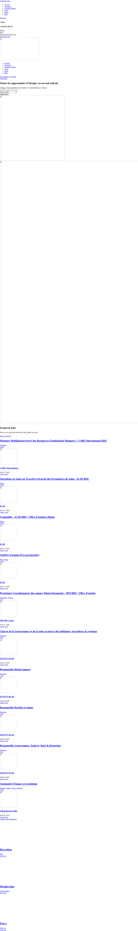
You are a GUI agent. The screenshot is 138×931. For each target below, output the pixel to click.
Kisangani (3, 598)
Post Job (3, 18)
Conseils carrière (10, 8)
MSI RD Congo (7, 620)
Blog (6, 14)
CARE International (9, 468)
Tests (6, 10)
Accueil (7, 5)
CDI (1, 600)
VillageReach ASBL (8, 811)
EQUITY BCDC (7, 658)
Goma (14, 788)
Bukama (3, 788)
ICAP (2, 506)
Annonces (7, 6)
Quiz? (6, 12)
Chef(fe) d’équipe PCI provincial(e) (19, 555)
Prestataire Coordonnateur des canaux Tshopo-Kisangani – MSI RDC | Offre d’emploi (47, 593)
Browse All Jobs (5, 436)
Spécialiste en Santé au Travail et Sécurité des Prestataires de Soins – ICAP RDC (44, 478)
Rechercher (4, 94)
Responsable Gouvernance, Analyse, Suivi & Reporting (30, 745)
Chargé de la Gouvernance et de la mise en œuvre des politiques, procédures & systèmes (48, 631)
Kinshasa (3, 445)
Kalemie (19, 788)
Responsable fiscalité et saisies (16, 707)
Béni (1, 560)
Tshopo (10, 598)
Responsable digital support (15, 669)
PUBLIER (3, 79)
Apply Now (4, 474)
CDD (2, 447)
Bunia (2, 483)
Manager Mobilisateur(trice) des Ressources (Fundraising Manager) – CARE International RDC (53, 440)
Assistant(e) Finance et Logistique (18, 783)
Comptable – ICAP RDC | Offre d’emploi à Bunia (27, 517)
